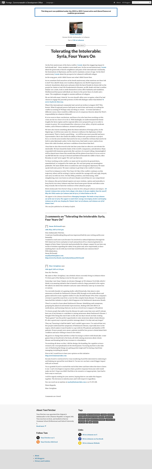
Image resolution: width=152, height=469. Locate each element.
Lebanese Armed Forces (90, 417)
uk (87, 422)
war (90, 422)
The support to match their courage (72, 199)
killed (80, 417)
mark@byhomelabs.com (76, 382)
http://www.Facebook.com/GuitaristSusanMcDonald (64, 258)
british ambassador (93, 414)
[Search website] (149, 2)
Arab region (82, 414)
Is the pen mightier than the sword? (94, 191)
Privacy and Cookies (42, 461)
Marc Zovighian (55, 266)
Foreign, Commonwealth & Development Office (24, 2)
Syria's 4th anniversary (98, 419)
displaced (111, 414)
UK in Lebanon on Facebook (92, 439)
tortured (82, 422)
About (118, 3)
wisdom (95, 422)
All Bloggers (126, 3)
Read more (40, 426)
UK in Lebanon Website (91, 443)
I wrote (80, 65)
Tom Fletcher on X (48, 438)
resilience (82, 419)
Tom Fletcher (76, 34)
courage (103, 414)
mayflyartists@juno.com (54, 255)
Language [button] (49, 3)
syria (87, 419)
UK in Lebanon (78, 40)
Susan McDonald (55, 226)
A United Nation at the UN (87, 193)
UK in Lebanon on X (89, 435)
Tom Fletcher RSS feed (49, 442)
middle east (108, 417)
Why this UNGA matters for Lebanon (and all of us (61, 193)
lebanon (101, 417)
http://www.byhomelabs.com (56, 356)
